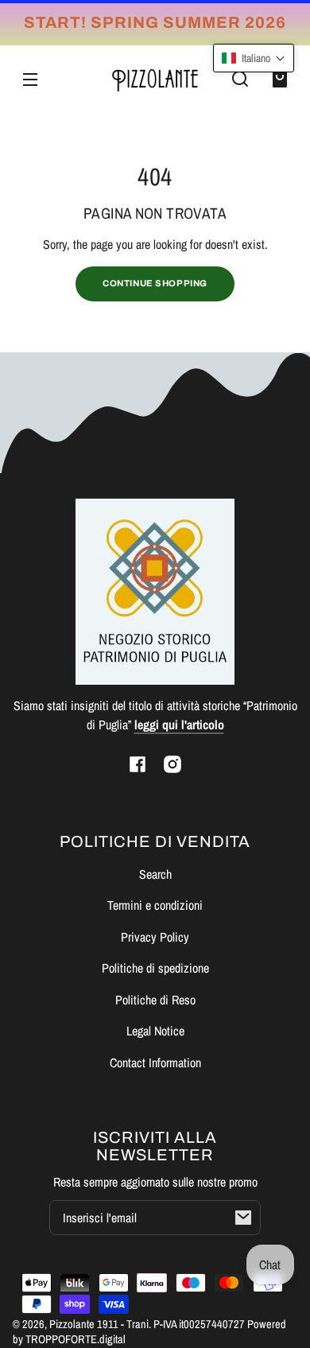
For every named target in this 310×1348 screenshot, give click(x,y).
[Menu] (30, 78)
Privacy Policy (155, 937)
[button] (240, 78)
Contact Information (155, 1062)
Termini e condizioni (155, 905)
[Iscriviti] (243, 1217)
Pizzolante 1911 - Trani (99, 1323)
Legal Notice (155, 1030)
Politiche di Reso (155, 999)
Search (155, 874)
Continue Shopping (155, 283)
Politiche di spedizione (155, 968)
